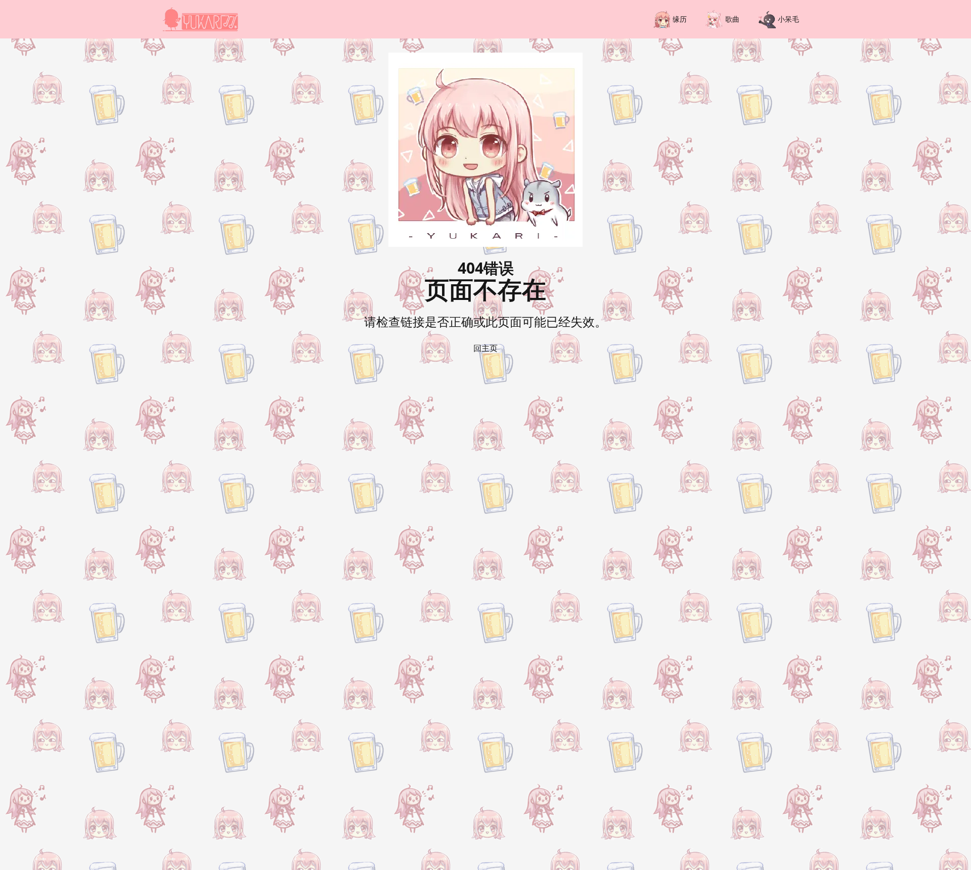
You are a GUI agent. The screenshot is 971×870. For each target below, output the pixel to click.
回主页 (485, 348)
